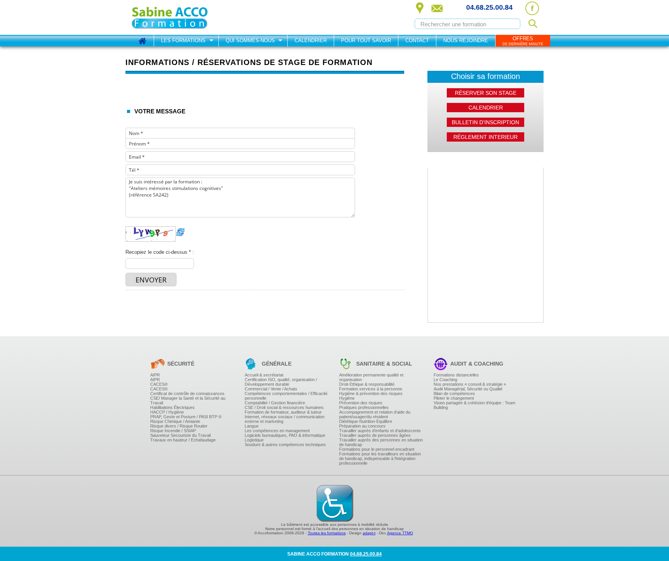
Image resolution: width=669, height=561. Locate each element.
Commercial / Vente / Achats (271, 389)
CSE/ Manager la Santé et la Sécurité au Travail (187, 400)
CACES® (159, 384)
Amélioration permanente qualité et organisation (371, 377)
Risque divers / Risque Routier (179, 426)
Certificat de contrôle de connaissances (187, 393)
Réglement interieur (485, 137)
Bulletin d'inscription (485, 122)
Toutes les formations (327, 533)
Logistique (254, 440)
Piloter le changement (454, 398)
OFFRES (523, 41)
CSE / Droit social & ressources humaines (284, 407)
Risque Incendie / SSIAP (173, 430)
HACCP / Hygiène (167, 412)
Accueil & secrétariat (264, 375)
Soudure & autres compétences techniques (285, 444)
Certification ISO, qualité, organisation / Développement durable (281, 382)
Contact (417, 40)
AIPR (155, 375)
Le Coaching (445, 379)
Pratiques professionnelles (364, 407)
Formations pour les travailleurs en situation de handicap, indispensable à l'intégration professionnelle (380, 458)
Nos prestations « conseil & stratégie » (470, 384)
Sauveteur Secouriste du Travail (180, 435)
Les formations (183, 40)
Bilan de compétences (454, 393)
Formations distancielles (456, 375)
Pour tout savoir (366, 40)
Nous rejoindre (465, 40)
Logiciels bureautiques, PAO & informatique (285, 435)
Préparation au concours (362, 426)
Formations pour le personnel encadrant (376, 449)
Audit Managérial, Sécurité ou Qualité (468, 389)
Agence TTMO (400, 533)
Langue (252, 426)
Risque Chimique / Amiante (175, 421)
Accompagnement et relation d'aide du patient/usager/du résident (374, 414)
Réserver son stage (485, 93)
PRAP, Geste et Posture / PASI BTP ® (185, 416)
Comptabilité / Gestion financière (275, 402)
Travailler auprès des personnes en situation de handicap (381, 442)
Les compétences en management (277, 430)
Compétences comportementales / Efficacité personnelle (286, 395)
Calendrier (311, 40)
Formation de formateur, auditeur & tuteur (283, 412)
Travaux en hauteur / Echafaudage (183, 440)
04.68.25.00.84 (489, 7)
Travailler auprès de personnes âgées (375, 435)
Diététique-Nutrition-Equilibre (365, 421)
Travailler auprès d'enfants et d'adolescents (380, 430)
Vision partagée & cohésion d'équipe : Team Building (474, 405)
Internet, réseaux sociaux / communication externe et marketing (284, 419)
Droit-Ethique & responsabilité (367, 384)
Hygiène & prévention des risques (371, 393)
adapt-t (369, 533)
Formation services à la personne (370, 389)
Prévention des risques (361, 402)
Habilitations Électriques (172, 407)
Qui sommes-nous (250, 40)
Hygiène (347, 398)
